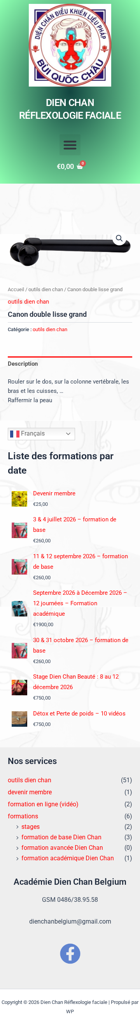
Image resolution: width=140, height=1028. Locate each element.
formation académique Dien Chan (67, 858)
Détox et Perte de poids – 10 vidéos (79, 713)
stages (30, 826)
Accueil (16, 289)
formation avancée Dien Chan (62, 847)
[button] (70, 144)
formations (23, 816)
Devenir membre (54, 493)
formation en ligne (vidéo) (43, 804)
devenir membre (30, 792)
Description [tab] (23, 363)
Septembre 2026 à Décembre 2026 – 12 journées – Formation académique (80, 603)
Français (32, 433)
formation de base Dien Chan (61, 837)
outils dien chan (45, 289)
